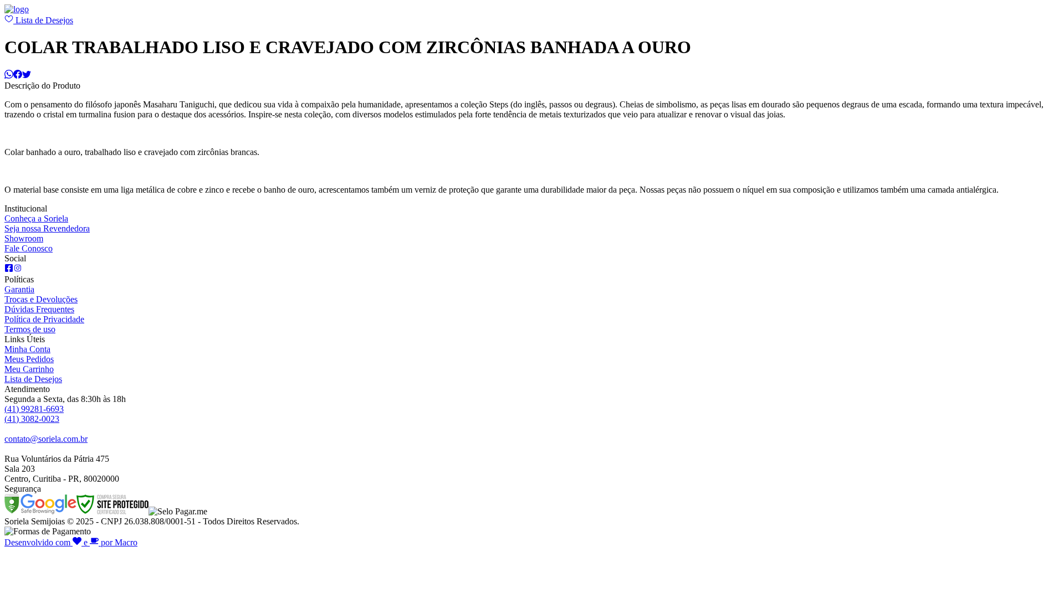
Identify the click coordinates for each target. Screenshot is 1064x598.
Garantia (19, 289)
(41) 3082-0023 (31, 419)
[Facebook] (8, 269)
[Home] (16, 9)
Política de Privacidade (44, 319)
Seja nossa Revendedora (47, 228)
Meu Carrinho (29, 369)
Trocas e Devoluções (41, 299)
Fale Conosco (28, 248)
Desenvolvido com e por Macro (70, 542)
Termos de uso (29, 329)
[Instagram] (17, 269)
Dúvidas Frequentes (39, 309)
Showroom (23, 238)
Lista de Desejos (43, 20)
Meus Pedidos (29, 359)
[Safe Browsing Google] (40, 511)
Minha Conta (27, 349)
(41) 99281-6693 (34, 409)
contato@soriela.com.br (46, 439)
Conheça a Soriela (36, 218)
